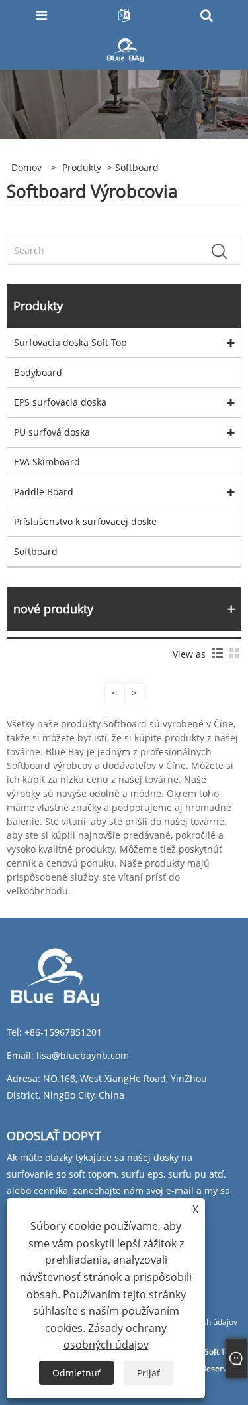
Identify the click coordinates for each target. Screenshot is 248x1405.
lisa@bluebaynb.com (82, 1055)
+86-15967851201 (63, 1032)
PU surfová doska (52, 432)
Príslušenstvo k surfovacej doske (85, 521)
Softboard (36, 551)
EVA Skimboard (47, 462)
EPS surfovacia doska (60, 402)
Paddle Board (43, 491)
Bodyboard (38, 372)
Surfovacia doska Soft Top (70, 342)
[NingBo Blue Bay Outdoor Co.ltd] (125, 48)
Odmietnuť (76, 1373)
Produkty (81, 167)
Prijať (148, 1373)
